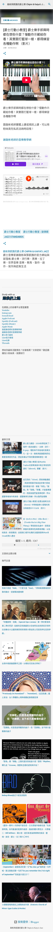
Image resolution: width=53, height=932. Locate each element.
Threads (5, 343)
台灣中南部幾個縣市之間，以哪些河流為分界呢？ (22, 663)
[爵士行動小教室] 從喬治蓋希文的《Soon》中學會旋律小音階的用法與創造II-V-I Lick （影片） (36, 504)
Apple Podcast (8, 318)
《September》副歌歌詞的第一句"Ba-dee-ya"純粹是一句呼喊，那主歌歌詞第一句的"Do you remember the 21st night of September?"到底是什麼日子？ (26, 871)
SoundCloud (7, 316)
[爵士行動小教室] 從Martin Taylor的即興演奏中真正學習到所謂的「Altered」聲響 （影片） (37, 465)
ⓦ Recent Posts (44, 548)
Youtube (5, 310)
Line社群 (6, 340)
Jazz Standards (14, 236)
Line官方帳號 (7, 337)
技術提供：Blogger (28, 922)
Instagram (6, 313)
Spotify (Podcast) (9, 321)
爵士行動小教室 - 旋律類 (35, 231)
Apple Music (7, 327)
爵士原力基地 (7, 335)
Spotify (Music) (9, 324)
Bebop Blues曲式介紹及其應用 (14, 795)
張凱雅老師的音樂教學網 (12, 329)
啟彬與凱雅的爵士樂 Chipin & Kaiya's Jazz (26, 4)
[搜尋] (49, 4)
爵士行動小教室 (12, 231)
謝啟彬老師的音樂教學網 (17, 140)
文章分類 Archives (10, 20)
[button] (4, 53)
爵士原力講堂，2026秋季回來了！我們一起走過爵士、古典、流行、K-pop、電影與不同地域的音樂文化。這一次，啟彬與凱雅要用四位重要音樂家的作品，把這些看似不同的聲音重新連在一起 (26, 450)
